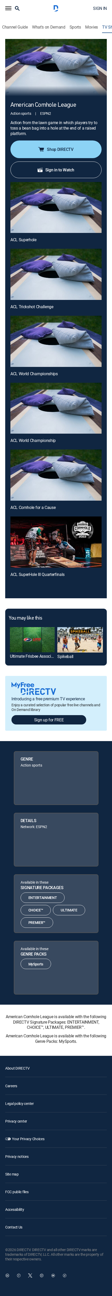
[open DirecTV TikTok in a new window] (65, 1275)
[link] (32, 639)
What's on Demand (48, 27)
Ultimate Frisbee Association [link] (35, 656)
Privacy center (16, 1121)
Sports (75, 27)
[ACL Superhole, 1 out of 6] (56, 207)
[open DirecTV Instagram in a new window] (42, 1275)
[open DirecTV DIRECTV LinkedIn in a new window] (7, 1275)
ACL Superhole (23, 240)
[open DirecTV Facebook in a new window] (19, 1275)
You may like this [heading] (25, 618)
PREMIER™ (36, 922)
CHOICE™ (35, 910)
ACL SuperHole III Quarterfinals (37, 574)
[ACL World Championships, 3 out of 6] (56, 341)
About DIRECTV (17, 1068)
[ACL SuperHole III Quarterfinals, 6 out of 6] (56, 542)
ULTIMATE (69, 910)
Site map (12, 1174)
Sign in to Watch (59, 170)
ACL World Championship (33, 440)
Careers (11, 1085)
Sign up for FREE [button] (49, 720)
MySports (35, 964)
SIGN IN (100, 8)
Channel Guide (15, 27)
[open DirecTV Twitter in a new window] (30, 1275)
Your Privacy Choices (28, 1138)
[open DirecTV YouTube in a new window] (53, 1275)
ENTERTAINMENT (42, 897)
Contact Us (13, 1227)
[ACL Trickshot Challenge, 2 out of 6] (56, 274)
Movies (91, 27)
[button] (8, 8)
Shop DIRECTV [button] (60, 149)
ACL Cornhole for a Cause (32, 507)
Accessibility (14, 1209)
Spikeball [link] (65, 656)
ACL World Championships (34, 374)
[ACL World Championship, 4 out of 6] (56, 408)
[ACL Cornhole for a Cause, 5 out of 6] (56, 475)
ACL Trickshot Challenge (31, 307)
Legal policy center (19, 1103)
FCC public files (17, 1191)
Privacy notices (17, 1156)
